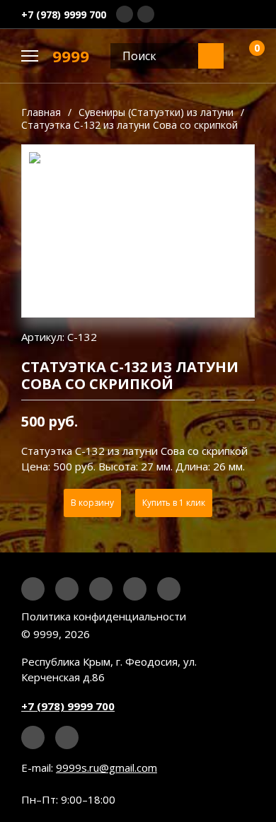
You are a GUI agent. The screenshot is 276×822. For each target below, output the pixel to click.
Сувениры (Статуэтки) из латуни (156, 112)
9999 (70, 56)
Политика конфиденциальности (103, 616)
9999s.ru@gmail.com (106, 767)
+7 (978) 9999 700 (63, 14)
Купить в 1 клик (173, 503)
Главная (41, 112)
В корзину (92, 503)
